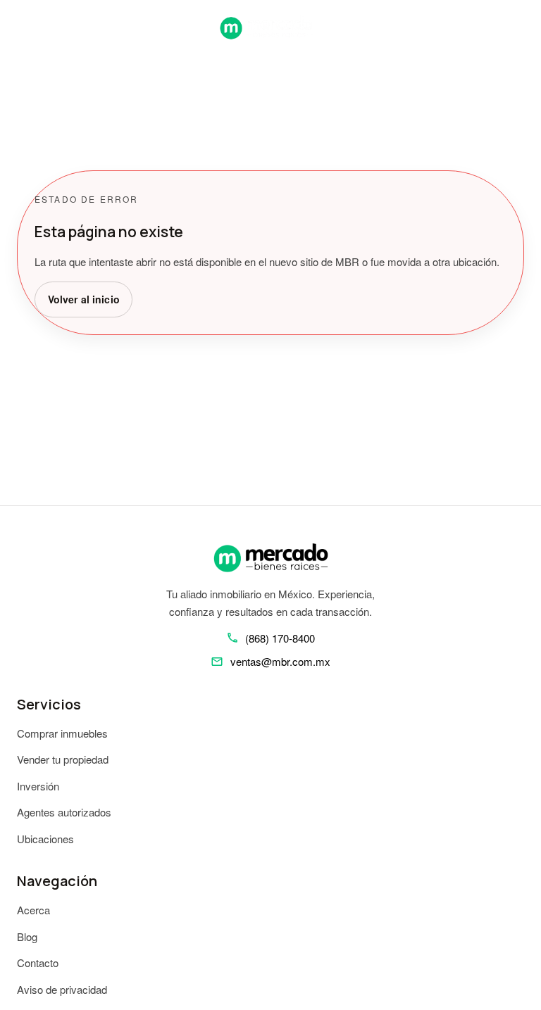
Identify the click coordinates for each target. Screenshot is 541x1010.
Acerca (33, 909)
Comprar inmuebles (62, 733)
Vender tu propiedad (62, 759)
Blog (27, 936)
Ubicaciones (45, 838)
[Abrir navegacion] (22, 27)
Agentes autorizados (64, 811)
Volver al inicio (84, 299)
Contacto (37, 962)
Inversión (38, 785)
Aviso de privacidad (62, 989)
